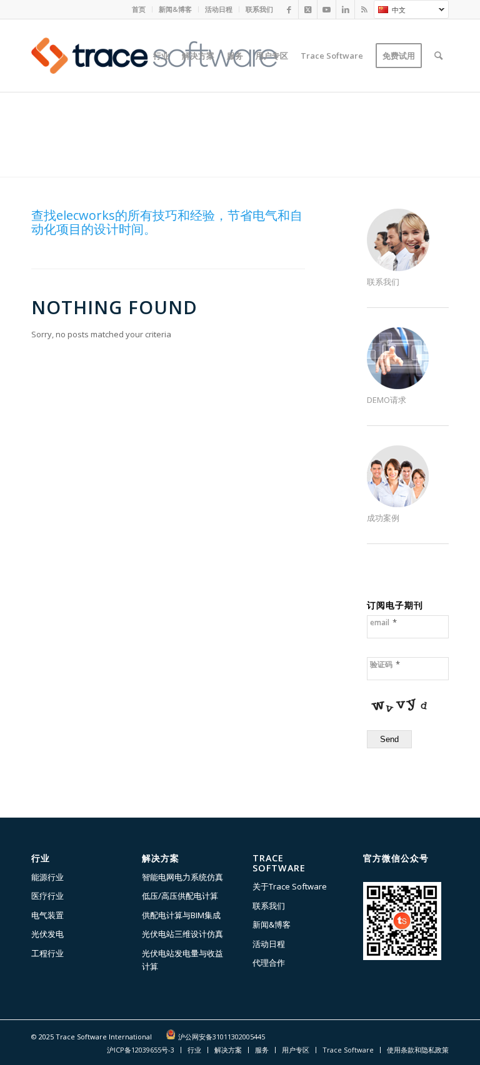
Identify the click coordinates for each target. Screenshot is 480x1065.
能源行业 (47, 877)
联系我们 (259, 9)
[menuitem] (139, 9)
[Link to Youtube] (327, 9)
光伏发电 (47, 933)
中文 (390, 11)
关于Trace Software (289, 886)
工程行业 (47, 953)
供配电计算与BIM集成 (181, 915)
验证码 (385, 664)
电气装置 (47, 915)
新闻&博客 (175, 9)
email (383, 622)
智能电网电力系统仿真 (182, 877)
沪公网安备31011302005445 (221, 1036)
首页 (139, 9)
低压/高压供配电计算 (180, 895)
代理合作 (268, 962)
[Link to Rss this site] (364, 9)
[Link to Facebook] (289, 9)
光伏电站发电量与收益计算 (182, 960)
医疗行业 (47, 895)
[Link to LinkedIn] (345, 9)
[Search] (438, 55)
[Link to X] (308, 9)
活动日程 (218, 9)
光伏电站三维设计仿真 (182, 933)
